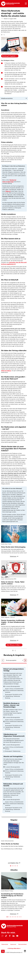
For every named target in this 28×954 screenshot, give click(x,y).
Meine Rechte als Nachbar (10, 844)
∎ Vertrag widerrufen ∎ (14, 948)
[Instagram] (2, 936)
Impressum (13, 944)
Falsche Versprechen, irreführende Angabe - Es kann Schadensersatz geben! (13, 622)
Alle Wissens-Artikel (13, 645)
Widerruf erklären (6, 370)
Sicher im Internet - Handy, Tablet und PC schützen (12, 583)
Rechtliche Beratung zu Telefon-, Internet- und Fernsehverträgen (11, 705)
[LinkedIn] (13, 936)
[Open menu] (3, 951)
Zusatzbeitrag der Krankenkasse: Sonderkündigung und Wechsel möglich (12, 895)
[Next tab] (25, 660)
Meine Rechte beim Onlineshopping (13, 547)
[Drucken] (1, 34)
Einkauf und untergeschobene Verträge (13, 670)
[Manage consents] (25, 951)
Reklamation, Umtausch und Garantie (13, 785)
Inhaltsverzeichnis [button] (7, 98)
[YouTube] (17, 936)
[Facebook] (10, 936)
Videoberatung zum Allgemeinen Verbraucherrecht (13, 735)
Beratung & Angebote (9, 56)
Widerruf (7, 191)
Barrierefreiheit (22, 944)
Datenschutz (5, 944)
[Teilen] (4, 34)
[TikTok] (6, 936)
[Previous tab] (2, 660)
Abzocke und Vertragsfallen (13, 756)
